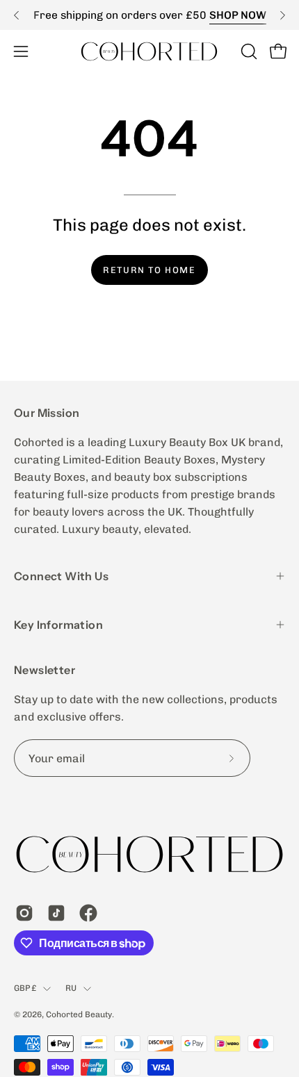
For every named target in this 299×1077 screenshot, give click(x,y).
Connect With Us (61, 576)
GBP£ (25, 988)
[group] (149, 15)
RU (70, 988)
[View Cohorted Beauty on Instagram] (24, 913)
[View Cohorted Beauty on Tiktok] (56, 913)
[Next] (282, 15)
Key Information (58, 625)
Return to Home (149, 270)
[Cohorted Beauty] (149, 51)
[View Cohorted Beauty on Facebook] (88, 913)
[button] (247, 51)
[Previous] (16, 15)
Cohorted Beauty (79, 1014)
